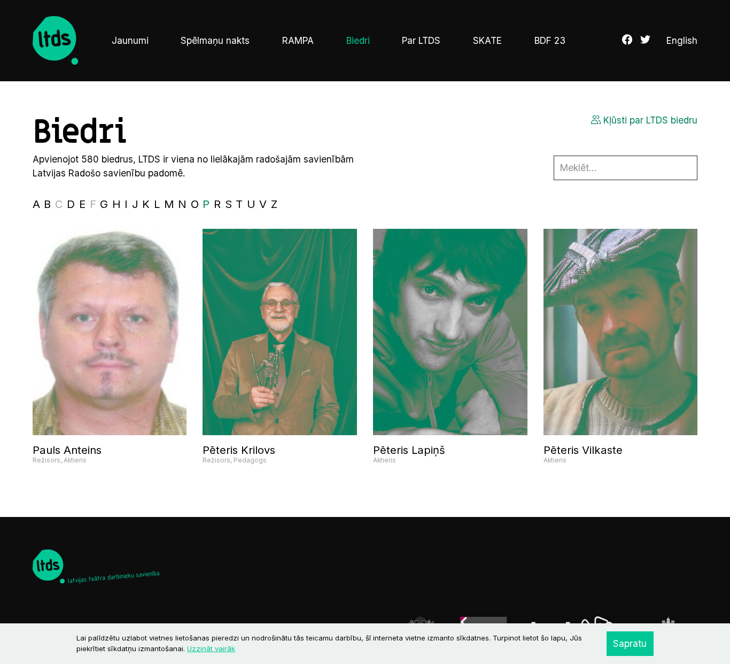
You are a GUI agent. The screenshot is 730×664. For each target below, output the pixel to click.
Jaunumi (130, 40)
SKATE (487, 40)
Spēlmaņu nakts (215, 40)
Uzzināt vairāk (211, 648)
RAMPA (298, 40)
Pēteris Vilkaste (583, 450)
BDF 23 (549, 40)
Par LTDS (421, 40)
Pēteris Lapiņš (409, 450)
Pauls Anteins (67, 450)
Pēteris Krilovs (239, 450)
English (681, 40)
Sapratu (630, 643)
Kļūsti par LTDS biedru (649, 120)
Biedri (358, 40)
